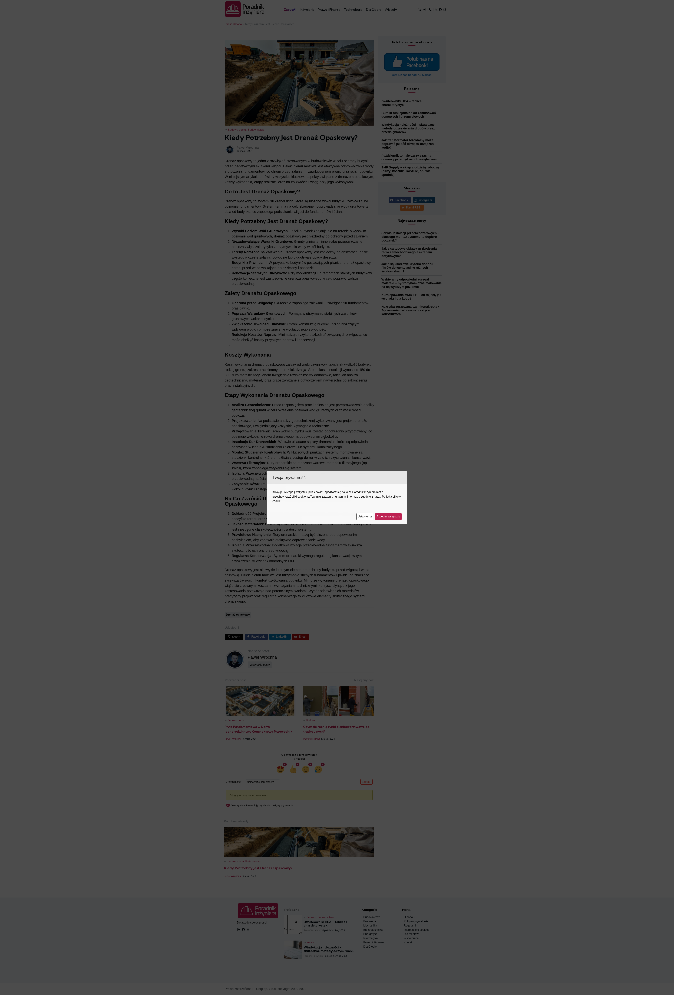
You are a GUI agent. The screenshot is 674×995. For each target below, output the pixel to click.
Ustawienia (365, 516)
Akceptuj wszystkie (388, 516)
